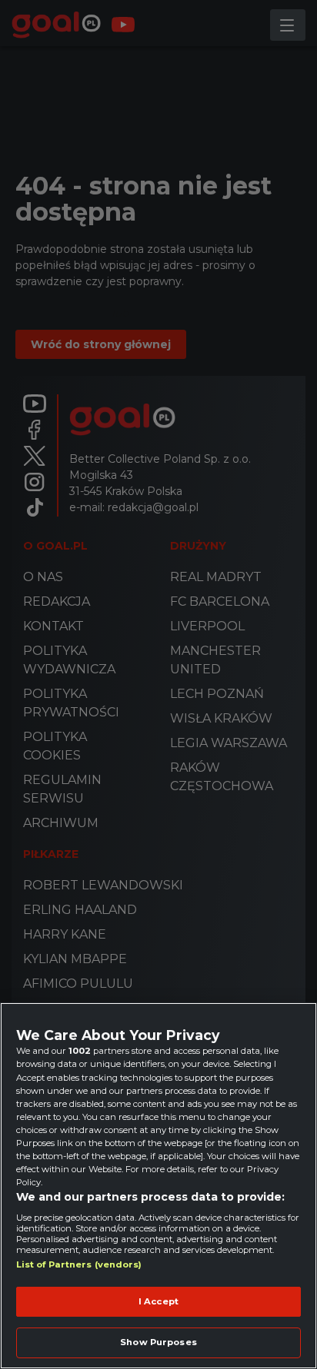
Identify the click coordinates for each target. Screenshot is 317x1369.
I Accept (158, 1301)
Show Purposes (158, 1342)
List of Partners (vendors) (79, 1264)
